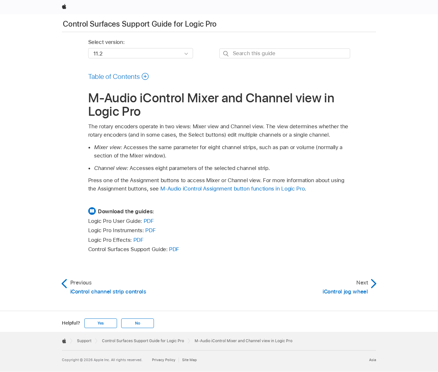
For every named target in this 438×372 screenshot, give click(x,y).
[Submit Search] (226, 53)
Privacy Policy (163, 360)
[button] (118, 76)
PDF (149, 221)
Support (84, 341)
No (137, 323)
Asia (372, 360)
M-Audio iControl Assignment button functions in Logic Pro (232, 188)
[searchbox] (284, 53)
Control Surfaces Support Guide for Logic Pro (140, 24)
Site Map (189, 360)
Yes (100, 323)
